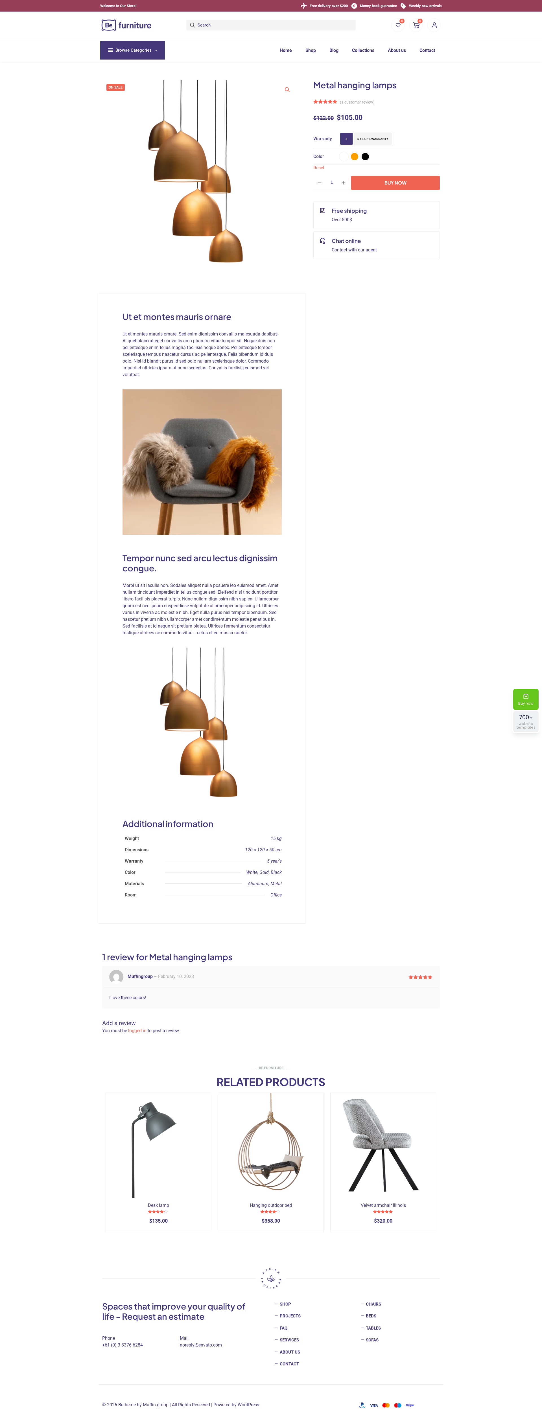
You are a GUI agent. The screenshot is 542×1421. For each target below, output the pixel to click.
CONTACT (289, 1364)
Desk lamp (158, 1205)
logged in (137, 1030)
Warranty (322, 138)
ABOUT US (289, 1352)
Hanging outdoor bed (271, 1205)
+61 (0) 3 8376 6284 (122, 1345)
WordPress (248, 1404)
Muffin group (156, 1404)
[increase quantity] (344, 182)
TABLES (373, 1328)
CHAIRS (373, 1304)
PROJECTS (290, 1316)
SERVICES (289, 1340)
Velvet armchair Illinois (383, 1205)
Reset (318, 167)
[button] (287, 89)
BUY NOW (395, 183)
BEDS (370, 1316)
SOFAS (372, 1340)
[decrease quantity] (320, 182)
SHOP (285, 1304)
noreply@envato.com (201, 1345)
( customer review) (357, 102)
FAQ (283, 1328)
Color (318, 156)
